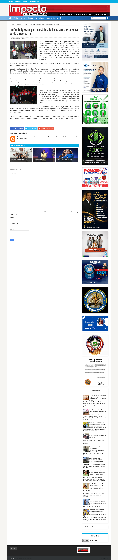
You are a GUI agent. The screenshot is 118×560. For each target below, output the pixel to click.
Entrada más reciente (15, 212)
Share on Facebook (18, 128)
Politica (16, 18)
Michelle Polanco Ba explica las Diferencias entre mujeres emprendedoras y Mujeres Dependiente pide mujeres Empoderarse (94, 487)
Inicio (45, 212)
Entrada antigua (75, 212)
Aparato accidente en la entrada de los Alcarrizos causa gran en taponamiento (97, 435)
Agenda (25, 1)
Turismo (10, 1)
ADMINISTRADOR (88, 526)
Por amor (91, 500)
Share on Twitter (33, 128)
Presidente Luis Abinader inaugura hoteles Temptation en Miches (97, 411)
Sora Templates (103, 558)
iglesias (24, 38)
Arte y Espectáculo (34, 1)
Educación (18, 1)
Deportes (22, 18)
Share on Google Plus (47, 128)
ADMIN (13, 548)
